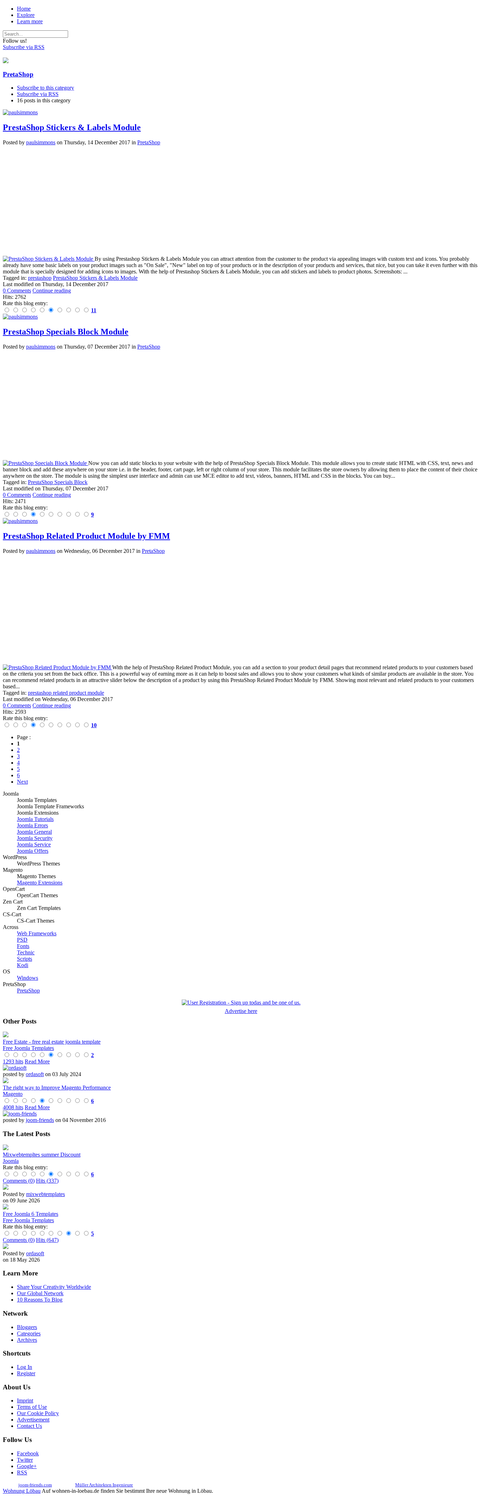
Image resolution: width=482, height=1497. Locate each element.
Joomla (11, 1161)
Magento (13, 1094)
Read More (37, 1061)
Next (22, 782)
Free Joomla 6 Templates (30, 1214)
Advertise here (241, 1011)
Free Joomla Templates (28, 1048)
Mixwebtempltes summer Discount (41, 1155)
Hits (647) (47, 1240)
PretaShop (18, 74)
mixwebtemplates (45, 1194)
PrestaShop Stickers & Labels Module (72, 127)
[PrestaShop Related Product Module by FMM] (57, 667)
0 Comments (17, 291)
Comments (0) (19, 1181)
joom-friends (40, 1120)
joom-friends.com (35, 1484)
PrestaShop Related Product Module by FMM (86, 536)
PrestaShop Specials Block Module (65, 331)
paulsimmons (40, 142)
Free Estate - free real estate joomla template (52, 1042)
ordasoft (35, 1074)
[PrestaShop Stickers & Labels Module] (49, 259)
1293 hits (13, 1061)
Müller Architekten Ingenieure (104, 1484)
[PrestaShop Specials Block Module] (45, 463)
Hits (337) (47, 1181)
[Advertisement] (214, 200)
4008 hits (13, 1107)
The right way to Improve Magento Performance (57, 1088)
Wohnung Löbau (22, 1491)
